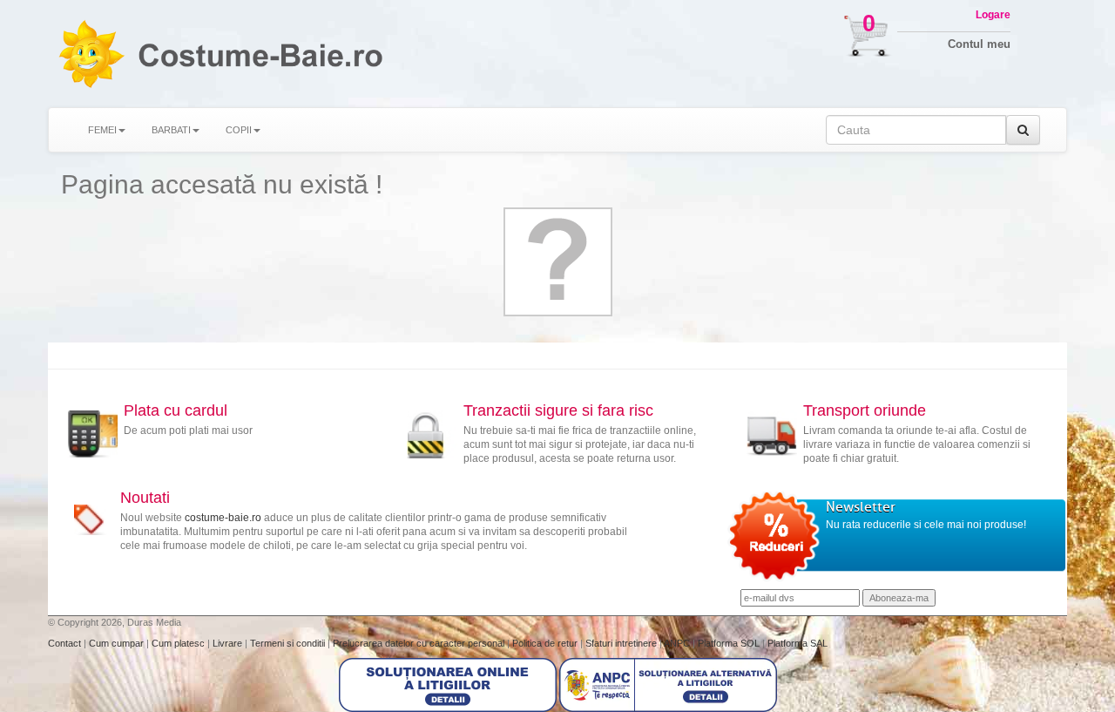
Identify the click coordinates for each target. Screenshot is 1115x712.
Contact (66, 643)
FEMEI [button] (102, 130)
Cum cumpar (117, 643)
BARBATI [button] (171, 130)
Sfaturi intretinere (622, 643)
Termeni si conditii (289, 643)
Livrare (229, 643)
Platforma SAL (797, 643)
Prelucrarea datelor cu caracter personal (420, 643)
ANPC (677, 643)
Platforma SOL (729, 643)
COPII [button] (239, 130)
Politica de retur (546, 643)
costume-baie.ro (223, 518)
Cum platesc (179, 643)
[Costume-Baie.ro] (90, 53)
